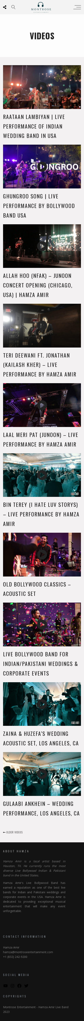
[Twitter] (26, 987)
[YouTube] (5, 987)
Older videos (14, 832)
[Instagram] (12, 987)
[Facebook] (19, 987)
